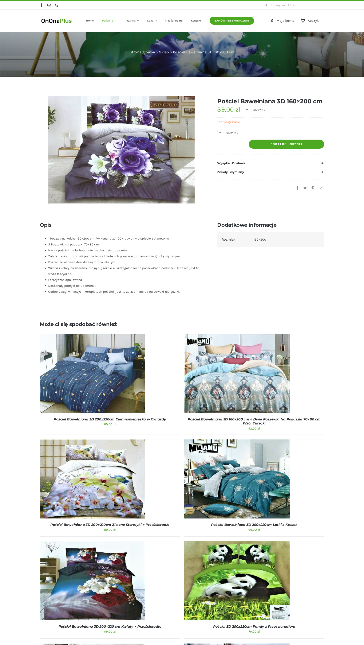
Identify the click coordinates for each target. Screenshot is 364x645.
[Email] (320, 188)
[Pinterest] (313, 188)
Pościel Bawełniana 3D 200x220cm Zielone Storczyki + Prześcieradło (109, 525)
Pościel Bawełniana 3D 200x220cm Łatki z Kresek (254, 525)
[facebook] (41, 5)
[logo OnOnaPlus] (57, 18)
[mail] (49, 5)
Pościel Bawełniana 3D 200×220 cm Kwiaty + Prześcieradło (110, 627)
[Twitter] (305, 188)
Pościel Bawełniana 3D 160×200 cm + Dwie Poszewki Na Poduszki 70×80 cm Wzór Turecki (254, 421)
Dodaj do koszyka (286, 144)
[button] (270, 163)
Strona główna (142, 52)
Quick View (109, 374)
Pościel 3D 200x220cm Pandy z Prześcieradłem (254, 627)
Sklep (164, 52)
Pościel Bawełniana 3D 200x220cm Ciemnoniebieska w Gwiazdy (110, 419)
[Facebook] (297, 188)
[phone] (56, 5)
